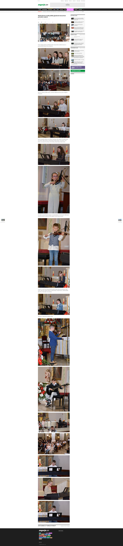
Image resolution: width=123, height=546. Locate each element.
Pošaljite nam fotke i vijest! (76, 67)
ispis (39, 22)
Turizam (45, 537)
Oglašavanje (66, 0)
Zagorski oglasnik (76, 70)
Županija (42, 534)
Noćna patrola (41, 537)
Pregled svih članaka (82, 34)
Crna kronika (43, 533)
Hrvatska (46, 534)
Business (48, 537)
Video (54, 9)
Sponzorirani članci (42, 535)
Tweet (43, 22)
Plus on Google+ (55, 22)
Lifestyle (61, 9)
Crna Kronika (44, 9)
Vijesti (40, 9)
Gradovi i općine (70, 9)
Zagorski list (48, 536)
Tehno (51, 537)
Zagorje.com (43, 5)
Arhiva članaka (83, 0)
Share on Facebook (48, 22)
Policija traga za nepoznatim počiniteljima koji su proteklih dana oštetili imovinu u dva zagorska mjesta (45, 11)
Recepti (49, 534)
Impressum (74, 0)
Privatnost (70, 0)
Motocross (40, 536)
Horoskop (50, 533)
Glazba (46, 535)
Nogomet (49, 535)
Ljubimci (75, 9)
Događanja (50, 9)
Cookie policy (78, 0)
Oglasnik (80, 9)
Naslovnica (62, 0)
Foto (65, 9)
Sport (58, 9)
